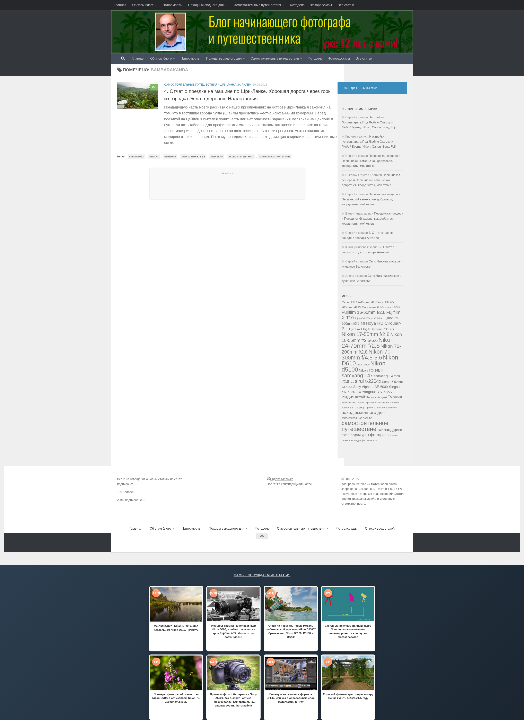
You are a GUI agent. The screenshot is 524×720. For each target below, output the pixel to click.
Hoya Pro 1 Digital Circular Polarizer (371, 329)
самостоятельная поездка (357, 418)
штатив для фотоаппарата (363, 440)
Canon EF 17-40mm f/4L (358, 302)
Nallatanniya (170, 157)
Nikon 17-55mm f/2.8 (366, 334)
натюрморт (347, 407)
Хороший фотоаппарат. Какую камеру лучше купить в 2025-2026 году (348, 696)
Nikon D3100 (363, 364)
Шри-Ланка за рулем (235, 84)
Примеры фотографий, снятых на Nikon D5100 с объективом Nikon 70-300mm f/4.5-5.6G (176, 698)
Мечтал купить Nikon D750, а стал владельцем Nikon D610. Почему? (176, 627)
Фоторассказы (321, 5)
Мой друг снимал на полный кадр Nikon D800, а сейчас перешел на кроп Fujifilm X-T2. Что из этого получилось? (233, 631)
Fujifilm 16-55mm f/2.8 (363, 312)
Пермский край (376, 397)
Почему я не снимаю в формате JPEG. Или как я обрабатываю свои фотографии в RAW (291, 698)
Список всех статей (380, 528)
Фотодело (297, 5)
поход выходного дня (363, 412)
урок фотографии (376, 435)
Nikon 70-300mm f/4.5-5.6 (367, 355)
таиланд (385, 429)
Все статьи (346, 5)
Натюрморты (172, 5)
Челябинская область (353, 402)
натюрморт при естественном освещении (375, 407)
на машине (392, 402)
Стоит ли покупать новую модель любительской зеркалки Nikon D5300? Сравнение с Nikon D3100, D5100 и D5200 (291, 631)
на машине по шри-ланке (241, 157)
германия (370, 402)
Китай (360, 397)
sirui (352, 382)
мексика (381, 402)
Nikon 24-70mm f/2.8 (368, 343)
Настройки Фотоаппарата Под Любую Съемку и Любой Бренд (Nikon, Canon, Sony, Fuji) (369, 122)
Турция (395, 396)
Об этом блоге (143, 5)
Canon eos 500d (390, 307)
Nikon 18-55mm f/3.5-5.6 (193, 157)
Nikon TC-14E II (371, 370)
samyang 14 (356, 375)
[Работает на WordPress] (134, 542)
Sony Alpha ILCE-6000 (370, 387)
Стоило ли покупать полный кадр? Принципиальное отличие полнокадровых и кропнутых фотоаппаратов (348, 631)
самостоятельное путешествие (274, 157)
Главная (120, 5)
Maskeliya (154, 157)
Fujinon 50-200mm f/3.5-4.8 (368, 318)
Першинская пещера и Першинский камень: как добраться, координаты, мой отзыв (371, 160)
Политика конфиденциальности (289, 484)
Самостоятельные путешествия (257, 5)
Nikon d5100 (217, 157)
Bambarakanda (136, 157)
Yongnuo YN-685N (377, 392)
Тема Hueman (164, 542)
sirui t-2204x (368, 381)
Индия (348, 396)
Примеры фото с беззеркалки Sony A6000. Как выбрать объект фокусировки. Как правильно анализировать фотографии (233, 699)
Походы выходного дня (206, 5)
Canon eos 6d (371, 307)
